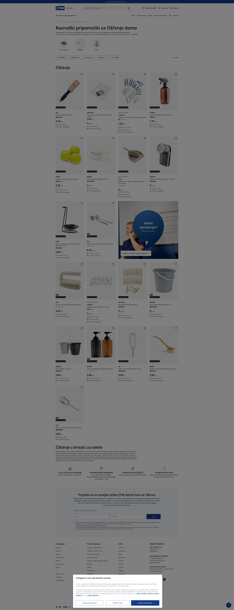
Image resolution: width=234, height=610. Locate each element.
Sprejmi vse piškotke (145, 603)
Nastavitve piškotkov (89, 603)
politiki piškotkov (93, 595)
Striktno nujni (118, 603)
